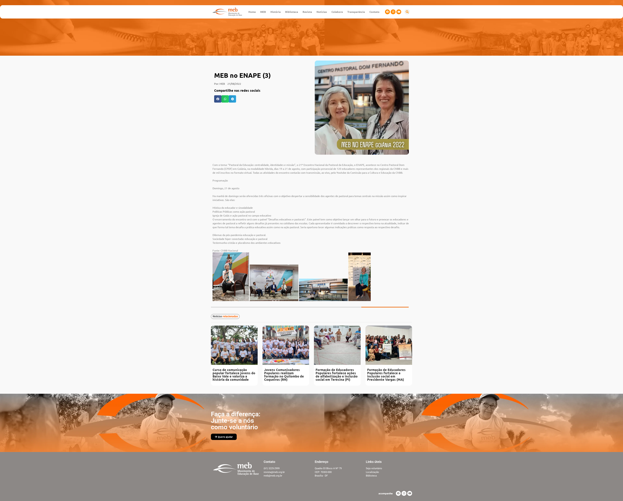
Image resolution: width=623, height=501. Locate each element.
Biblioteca (291, 11)
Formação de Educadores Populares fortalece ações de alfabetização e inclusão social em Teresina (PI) (337, 375)
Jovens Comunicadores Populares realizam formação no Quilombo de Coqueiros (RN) (284, 375)
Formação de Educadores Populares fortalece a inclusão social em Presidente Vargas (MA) (386, 375)
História (275, 11)
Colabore (337, 11)
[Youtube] (398, 11)
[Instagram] (393, 11)
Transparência (356, 11)
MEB (263, 11)
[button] (407, 11)
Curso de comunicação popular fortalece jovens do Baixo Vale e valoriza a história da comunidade (234, 375)
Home (252, 11)
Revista (307, 11)
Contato (374, 11)
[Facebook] (387, 11)
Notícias (322, 11)
